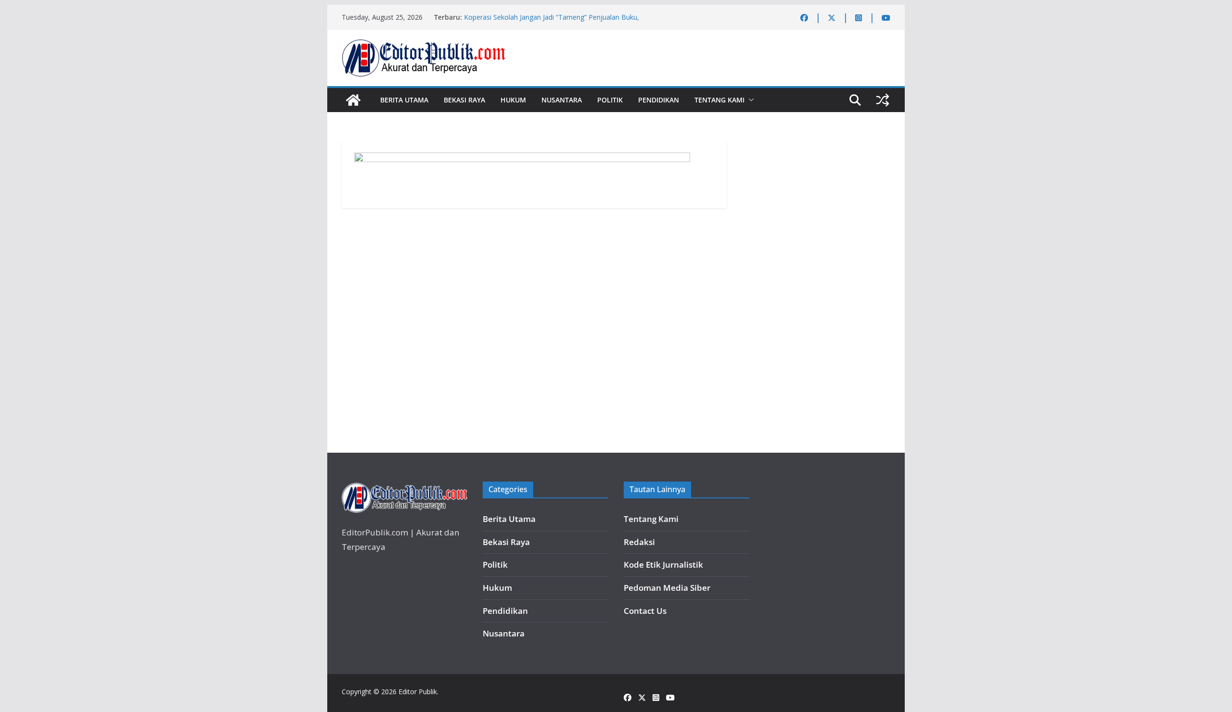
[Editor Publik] (353, 100)
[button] (749, 100)
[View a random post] (882, 100)
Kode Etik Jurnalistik (663, 564)
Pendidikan (658, 99)
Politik (610, 99)
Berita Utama (404, 99)
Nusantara (561, 99)
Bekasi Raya (464, 99)
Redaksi (639, 541)
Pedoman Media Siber (667, 587)
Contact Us (645, 610)
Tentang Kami (719, 99)
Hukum (513, 99)
